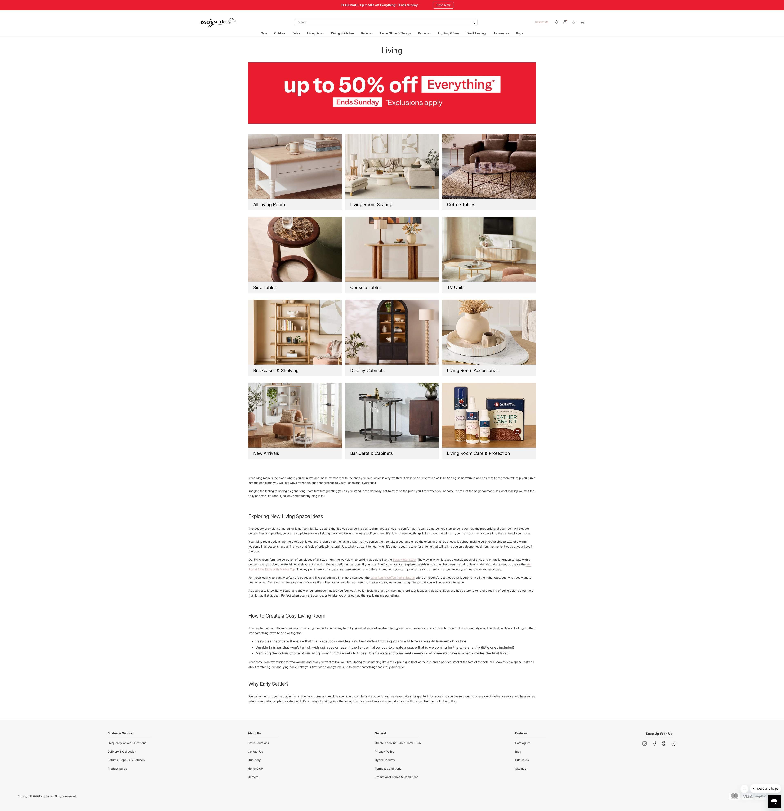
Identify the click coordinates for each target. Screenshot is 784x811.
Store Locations (258, 743)
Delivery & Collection (122, 751)
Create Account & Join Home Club (398, 743)
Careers (253, 777)
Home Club (255, 768)
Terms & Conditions (388, 768)
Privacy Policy (384, 751)
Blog (518, 751)
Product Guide (117, 768)
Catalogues (523, 743)
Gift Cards (522, 760)
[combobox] (386, 22)
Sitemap (520, 768)
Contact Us (541, 21)
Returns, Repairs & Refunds (126, 760)
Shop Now (444, 5)
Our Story (254, 760)
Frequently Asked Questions (127, 743)
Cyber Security (385, 760)
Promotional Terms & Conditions (396, 777)
